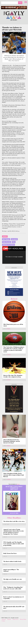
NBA (14, 242)
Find (20, 2)
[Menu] (25, 2)
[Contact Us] (16, 17)
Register (9, 619)
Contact (3, 621)
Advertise (4, 619)
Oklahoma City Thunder (8, 244)
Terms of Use (15, 619)
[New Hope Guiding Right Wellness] (14, 282)
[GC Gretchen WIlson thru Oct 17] (14, 7)
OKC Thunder (6, 239)
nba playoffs (14, 239)
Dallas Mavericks (7, 242)
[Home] (14, 13)
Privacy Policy (23, 619)
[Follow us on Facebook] (8, 17)
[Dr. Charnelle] (14, 399)
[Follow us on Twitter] (10, 17)
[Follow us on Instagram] (19, 17)
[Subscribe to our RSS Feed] (13, 17)
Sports (5, 236)
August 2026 (14, 513)
